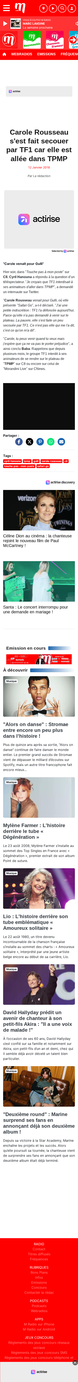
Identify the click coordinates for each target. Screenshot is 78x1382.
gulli (35, 461)
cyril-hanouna (12, 461)
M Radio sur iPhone (39, 1324)
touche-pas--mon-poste (19, 466)
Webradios (21, 54)
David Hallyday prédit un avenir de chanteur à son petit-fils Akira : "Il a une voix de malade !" (37, 1021)
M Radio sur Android (39, 1329)
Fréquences (39, 1259)
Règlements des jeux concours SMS (39, 1352)
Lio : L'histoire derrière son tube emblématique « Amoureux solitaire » (35, 922)
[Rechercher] (62, 8)
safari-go (43, 466)
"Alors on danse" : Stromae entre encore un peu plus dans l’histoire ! (35, 730)
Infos (39, 1277)
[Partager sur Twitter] (28, 444)
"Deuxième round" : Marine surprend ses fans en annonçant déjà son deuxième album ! (39, 1123)
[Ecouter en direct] (53, 8)
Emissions (46, 54)
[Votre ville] (43, 8)
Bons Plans (39, 1272)
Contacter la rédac (39, 1292)
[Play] (5, 23)
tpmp (27, 461)
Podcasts (39, 1306)
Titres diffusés (39, 1254)
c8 (66, 461)
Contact (39, 1249)
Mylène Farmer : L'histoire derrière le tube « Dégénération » (34, 831)
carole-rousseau (52, 461)
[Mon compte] (72, 8)
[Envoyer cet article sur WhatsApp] (49, 444)
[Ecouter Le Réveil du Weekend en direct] (39, 659)
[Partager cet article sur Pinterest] (39, 444)
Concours (39, 1287)
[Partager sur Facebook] (18, 444)
